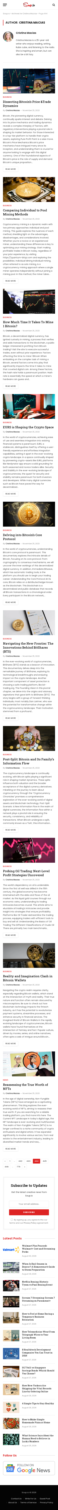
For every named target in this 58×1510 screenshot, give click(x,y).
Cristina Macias (26, 32)
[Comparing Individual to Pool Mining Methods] (29, 189)
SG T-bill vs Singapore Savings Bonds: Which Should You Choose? (38, 1370)
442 (20, 1161)
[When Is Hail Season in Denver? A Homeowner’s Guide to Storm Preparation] (11, 1267)
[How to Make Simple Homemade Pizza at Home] (11, 1423)
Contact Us (16, 1498)
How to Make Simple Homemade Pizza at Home (36, 1421)
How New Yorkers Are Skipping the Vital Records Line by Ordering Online (36, 1388)
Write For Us (30, 1498)
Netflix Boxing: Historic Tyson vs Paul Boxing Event (37, 1283)
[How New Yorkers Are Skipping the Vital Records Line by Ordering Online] (11, 1389)
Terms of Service (28, 1502)
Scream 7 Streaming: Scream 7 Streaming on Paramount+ (38, 1299)
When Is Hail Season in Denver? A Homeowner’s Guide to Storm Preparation (38, 1266)
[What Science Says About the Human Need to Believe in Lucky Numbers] (11, 1439)
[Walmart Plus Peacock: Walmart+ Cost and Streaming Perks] (11, 1249)
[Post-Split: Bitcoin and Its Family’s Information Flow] (29, 738)
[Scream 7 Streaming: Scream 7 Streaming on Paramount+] (11, 1301)
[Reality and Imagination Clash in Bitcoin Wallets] (29, 955)
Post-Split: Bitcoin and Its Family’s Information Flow (28, 761)
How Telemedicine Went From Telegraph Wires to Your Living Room (38, 1334)
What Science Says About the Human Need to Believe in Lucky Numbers (38, 1438)
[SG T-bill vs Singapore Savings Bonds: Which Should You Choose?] (11, 1371)
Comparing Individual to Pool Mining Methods (25, 212)
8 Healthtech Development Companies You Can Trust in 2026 (37, 1352)
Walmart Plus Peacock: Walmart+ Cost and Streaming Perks (38, 1248)
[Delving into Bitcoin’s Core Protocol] (29, 514)
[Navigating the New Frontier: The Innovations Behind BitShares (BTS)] (29, 622)
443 (28, 1161)
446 (6, 1166)
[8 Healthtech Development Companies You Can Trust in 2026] (11, 1353)
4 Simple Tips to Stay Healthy (38, 1403)
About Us (12, 1502)
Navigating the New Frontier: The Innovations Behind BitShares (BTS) (28, 647)
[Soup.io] (29, 5)
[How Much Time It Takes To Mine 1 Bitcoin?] (29, 301)
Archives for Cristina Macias (24, 13)
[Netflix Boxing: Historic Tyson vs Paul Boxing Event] (11, 1285)
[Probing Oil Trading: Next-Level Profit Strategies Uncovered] (29, 850)
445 (45, 1161)
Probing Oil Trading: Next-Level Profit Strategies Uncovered (26, 873)
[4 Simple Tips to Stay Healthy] (11, 1407)
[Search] (53, 4)
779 (18, 1166)
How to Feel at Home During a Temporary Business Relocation (38, 1316)
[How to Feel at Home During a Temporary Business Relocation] (11, 1317)
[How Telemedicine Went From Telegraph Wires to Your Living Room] (11, 1335)
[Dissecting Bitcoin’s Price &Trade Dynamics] (29, 81)
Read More (11, 169)
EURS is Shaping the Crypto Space (28, 427)
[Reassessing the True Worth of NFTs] (29, 1063)
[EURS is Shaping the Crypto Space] (29, 406)
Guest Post (45, 1498)
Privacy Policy (30, 1223)
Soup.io (6, 13)
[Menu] (5, 4)
